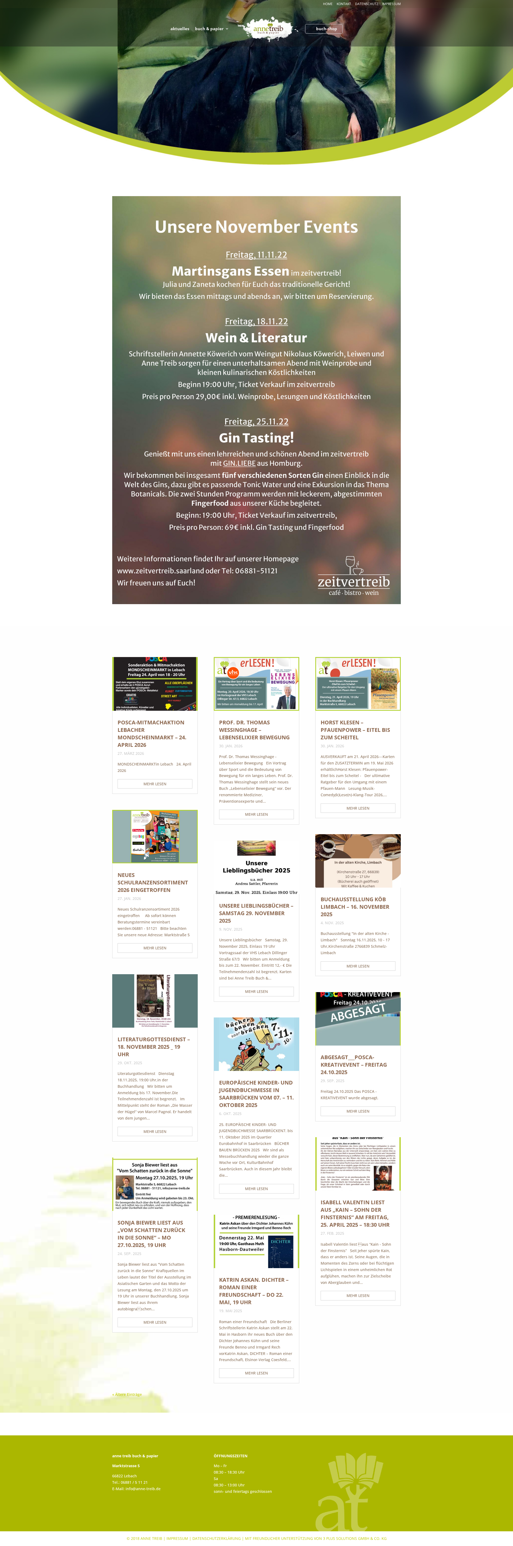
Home (328, 4)
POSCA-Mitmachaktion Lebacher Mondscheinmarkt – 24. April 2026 (152, 733)
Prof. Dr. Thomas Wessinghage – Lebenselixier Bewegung (254, 730)
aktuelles (179, 29)
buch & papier (209, 29)
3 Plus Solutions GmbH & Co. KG (355, 1538)
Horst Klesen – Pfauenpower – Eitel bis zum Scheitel (355, 730)
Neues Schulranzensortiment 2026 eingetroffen (153, 882)
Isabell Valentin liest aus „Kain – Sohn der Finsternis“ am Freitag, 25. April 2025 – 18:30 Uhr (355, 1213)
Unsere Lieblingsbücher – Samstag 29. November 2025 (256, 913)
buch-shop (326, 29)
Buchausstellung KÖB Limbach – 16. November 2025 (355, 907)
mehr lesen (154, 783)
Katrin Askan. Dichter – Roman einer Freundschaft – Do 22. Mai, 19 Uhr (254, 1291)
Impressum (391, 4)
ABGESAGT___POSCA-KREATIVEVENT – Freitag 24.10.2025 (354, 1065)
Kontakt (344, 4)
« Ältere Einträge (127, 1394)
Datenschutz (366, 4)
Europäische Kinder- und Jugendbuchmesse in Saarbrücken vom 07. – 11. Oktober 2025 (256, 1094)
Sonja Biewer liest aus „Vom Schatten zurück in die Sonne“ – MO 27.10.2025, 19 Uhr (151, 1234)
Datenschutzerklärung (216, 1538)
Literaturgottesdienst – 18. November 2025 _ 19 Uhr (154, 1047)
